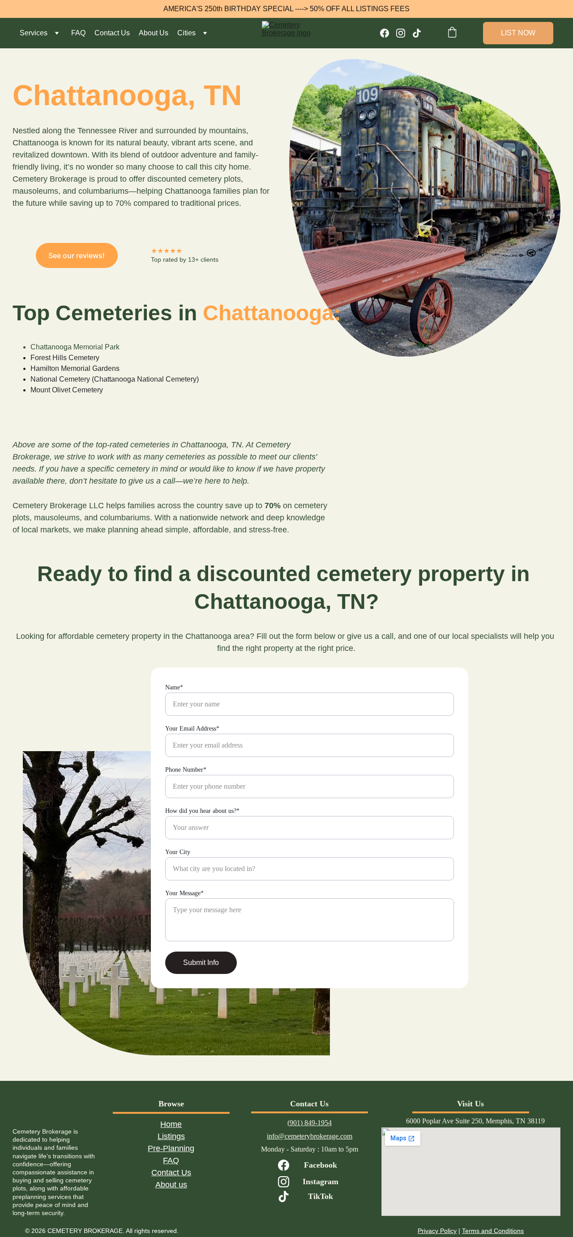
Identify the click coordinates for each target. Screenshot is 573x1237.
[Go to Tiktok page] (416, 33)
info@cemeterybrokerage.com (309, 1136)
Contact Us (112, 33)
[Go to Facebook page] (388, 33)
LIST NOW (518, 33)
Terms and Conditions (493, 1230)
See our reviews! (76, 255)
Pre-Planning (171, 1148)
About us (171, 1184)
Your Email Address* (192, 728)
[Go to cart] (452, 33)
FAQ (78, 33)
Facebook (320, 1164)
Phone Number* (185, 769)
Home (171, 1124)
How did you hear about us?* (202, 811)
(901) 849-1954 (309, 1122)
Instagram (320, 1181)
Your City (177, 852)
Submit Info (201, 962)
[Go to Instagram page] (404, 33)
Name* (174, 687)
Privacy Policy (437, 1230)
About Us (153, 33)
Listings (171, 1136)
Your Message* (184, 893)
